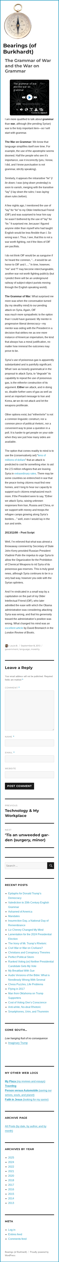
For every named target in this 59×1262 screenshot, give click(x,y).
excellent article (14, 628)
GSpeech (43, 113)
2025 (11, 1157)
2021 (11, 1171)
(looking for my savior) (27, 1099)
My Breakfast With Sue (21, 970)
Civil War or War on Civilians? (25, 948)
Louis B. (14, 645)
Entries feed (15, 1234)
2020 (11, 1175)
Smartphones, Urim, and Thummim (28, 1011)
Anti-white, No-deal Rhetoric (24, 1007)
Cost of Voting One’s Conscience (27, 1002)
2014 (11, 1198)
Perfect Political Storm (21, 957)
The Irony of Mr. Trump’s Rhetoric (27, 943)
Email (10, 752)
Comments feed (17, 1238)
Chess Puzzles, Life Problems (25, 984)
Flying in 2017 (16, 988)
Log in (11, 1229)
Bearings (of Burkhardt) (19, 48)
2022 (11, 1166)
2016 (11, 1189)
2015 (11, 1194)
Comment (12, 687)
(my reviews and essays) (25, 1081)
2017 (11, 1184)
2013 (11, 1203)
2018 (11, 1180)
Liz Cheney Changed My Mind (25, 929)
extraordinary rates (25, 473)
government (11, 649)
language (24, 649)
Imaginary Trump (18, 1042)
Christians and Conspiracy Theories (29, 952)
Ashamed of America (20, 911)
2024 (11, 1162)
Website (10, 768)
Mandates (14, 916)
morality (35, 649)
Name (9, 736)
